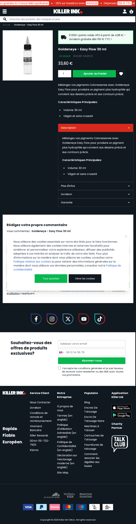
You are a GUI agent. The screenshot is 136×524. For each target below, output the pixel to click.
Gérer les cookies (83, 278)
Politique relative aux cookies (32, 261)
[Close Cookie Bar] (124, 236)
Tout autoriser (50, 278)
